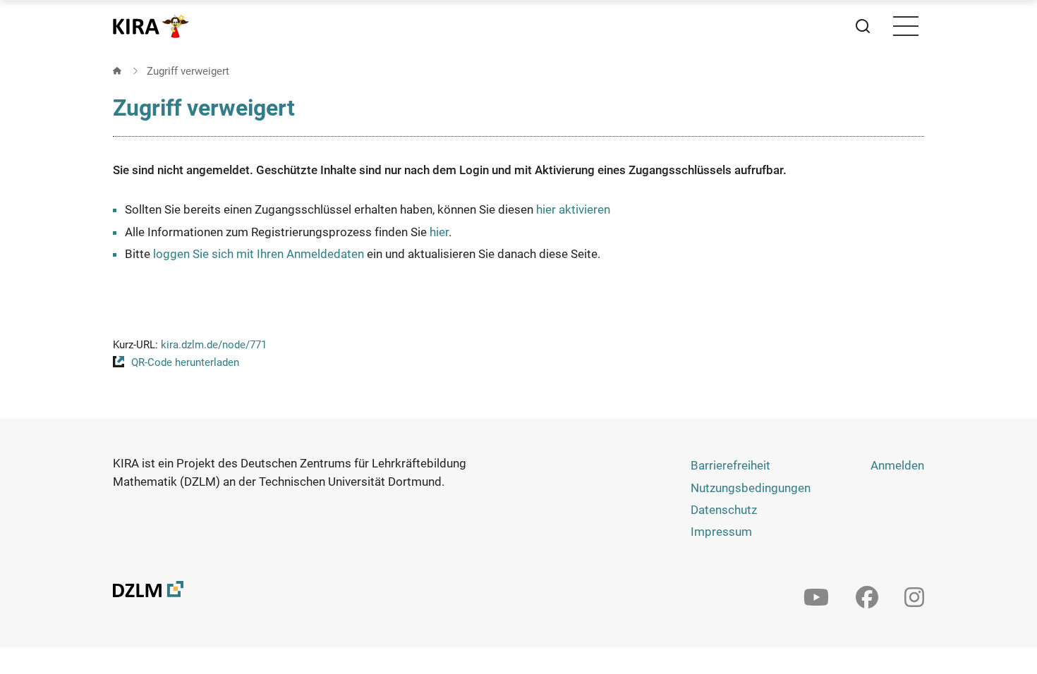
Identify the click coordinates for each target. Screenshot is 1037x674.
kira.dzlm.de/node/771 (214, 344)
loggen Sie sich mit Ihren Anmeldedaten (258, 254)
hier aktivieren (573, 209)
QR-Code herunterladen (185, 362)
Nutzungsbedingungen (751, 488)
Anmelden (897, 465)
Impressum (721, 532)
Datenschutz (724, 510)
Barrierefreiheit (730, 465)
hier (439, 232)
